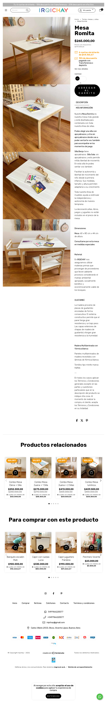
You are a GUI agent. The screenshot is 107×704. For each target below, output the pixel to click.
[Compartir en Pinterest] (87, 420)
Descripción (82, 102)
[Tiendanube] (53, 654)
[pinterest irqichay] (61, 593)
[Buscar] (27, 10)
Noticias (38, 603)
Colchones (50, 603)
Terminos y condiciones (83, 603)
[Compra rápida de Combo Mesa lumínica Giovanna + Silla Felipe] (91, 472)
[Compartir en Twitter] (82, 420)
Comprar (26, 603)
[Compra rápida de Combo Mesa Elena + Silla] (15, 472)
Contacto (64, 603)
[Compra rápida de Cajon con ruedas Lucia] (41, 547)
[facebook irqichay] (53, 593)
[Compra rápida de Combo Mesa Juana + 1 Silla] (41, 472)
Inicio (77, 19)
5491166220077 (55, 612)
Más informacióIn (84, 108)
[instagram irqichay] (45, 593)
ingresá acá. (59, 667)
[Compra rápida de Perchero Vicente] (91, 547)
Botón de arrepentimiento (80, 667)
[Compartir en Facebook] (77, 420)
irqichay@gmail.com (56, 622)
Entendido (53, 696)
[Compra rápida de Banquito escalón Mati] (15, 547)
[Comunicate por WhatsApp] (100, 697)
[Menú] (6, 10)
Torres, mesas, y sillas (90, 19)
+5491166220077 (56, 617)
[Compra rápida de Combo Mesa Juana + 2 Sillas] (66, 472)
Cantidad (78, 74)
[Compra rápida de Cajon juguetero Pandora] (66, 547)
